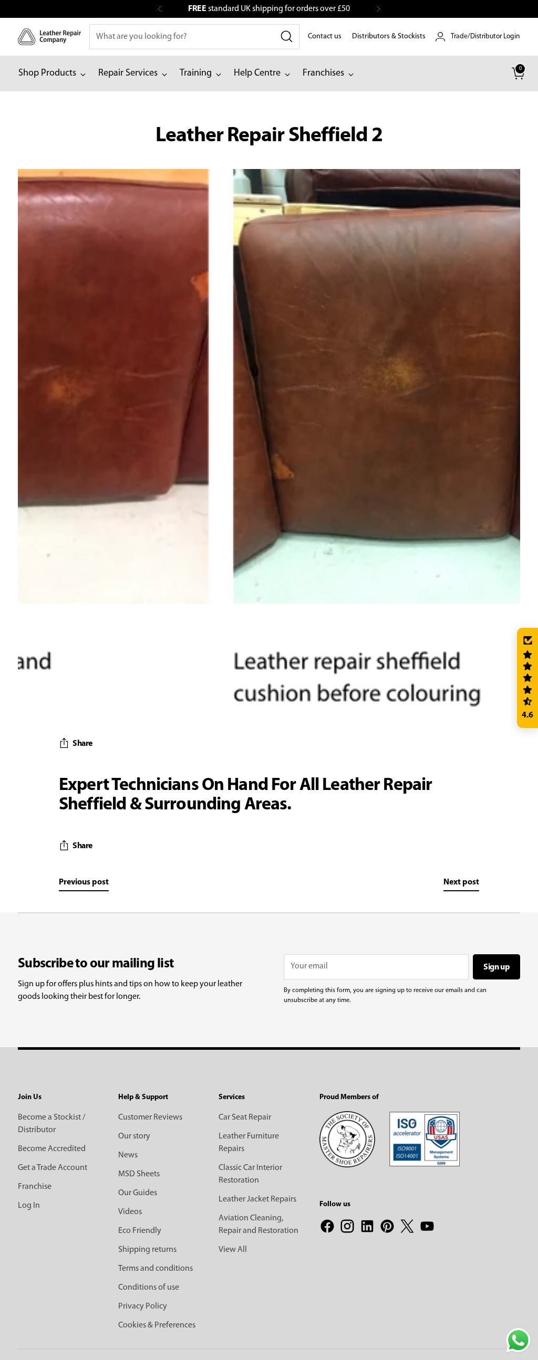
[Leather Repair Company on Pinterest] (387, 1228)
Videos (130, 1212)
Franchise (34, 1187)
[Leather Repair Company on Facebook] (327, 1228)
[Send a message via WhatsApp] (518, 1340)
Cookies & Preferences (156, 1325)
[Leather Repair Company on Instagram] (347, 1228)
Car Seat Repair (245, 1117)
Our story (134, 1136)
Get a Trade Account (52, 1168)
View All (233, 1250)
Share (82, 744)
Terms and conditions (155, 1268)
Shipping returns (147, 1250)
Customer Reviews (150, 1117)
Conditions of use (148, 1287)
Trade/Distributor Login (485, 36)
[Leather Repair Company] (49, 36)
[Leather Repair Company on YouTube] (427, 1228)
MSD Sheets (139, 1174)
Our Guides (137, 1193)
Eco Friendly (139, 1231)
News (128, 1155)
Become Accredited (52, 1149)
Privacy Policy (142, 1306)
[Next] (378, 9)
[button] (527, 678)
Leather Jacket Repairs (257, 1199)
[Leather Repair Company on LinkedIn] (367, 1228)
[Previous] (159, 9)
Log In (29, 1205)
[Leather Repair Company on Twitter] (407, 1228)
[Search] (286, 36)
